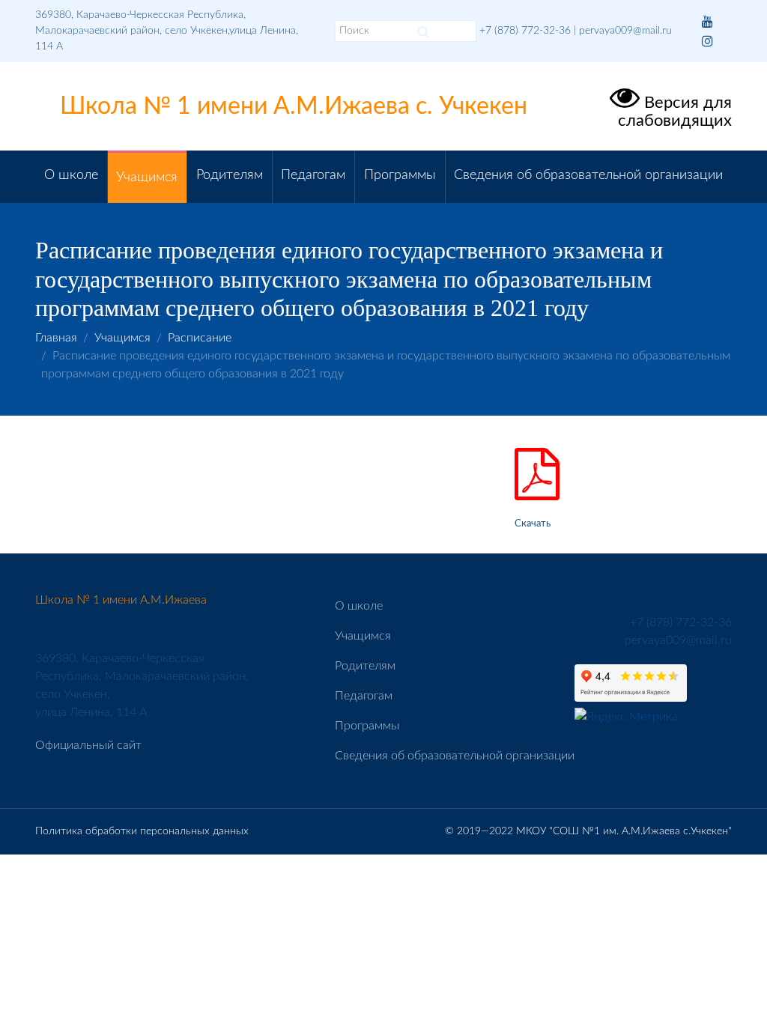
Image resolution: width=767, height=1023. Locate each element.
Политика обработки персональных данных (142, 831)
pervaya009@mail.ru (625, 30)
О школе (71, 175)
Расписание (199, 338)
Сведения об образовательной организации (588, 175)
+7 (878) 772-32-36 (525, 30)
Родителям (229, 175)
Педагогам (313, 175)
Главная (56, 338)
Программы (400, 175)
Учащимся (147, 177)
